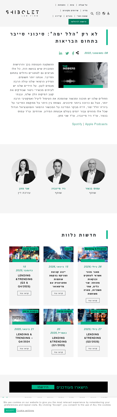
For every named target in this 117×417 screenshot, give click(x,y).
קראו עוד (92, 300)
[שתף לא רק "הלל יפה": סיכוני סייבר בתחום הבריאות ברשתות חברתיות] (77, 53)
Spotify (77, 124)
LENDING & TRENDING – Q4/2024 (24, 338)
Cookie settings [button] (25, 410)
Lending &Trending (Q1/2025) (58, 341)
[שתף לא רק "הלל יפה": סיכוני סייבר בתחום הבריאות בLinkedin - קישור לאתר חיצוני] (60, 53)
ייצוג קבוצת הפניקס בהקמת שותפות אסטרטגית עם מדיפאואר (58, 279)
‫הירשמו (43, 387)
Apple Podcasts (96, 124)
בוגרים (69, 16)
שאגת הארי (82, 16)
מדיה (85, 10)
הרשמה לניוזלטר (79, 21)
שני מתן (24, 188)
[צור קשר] (98, 13)
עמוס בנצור (92, 188)
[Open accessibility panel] (108, 13)
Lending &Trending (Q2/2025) (92, 338)
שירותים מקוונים (70, 10)
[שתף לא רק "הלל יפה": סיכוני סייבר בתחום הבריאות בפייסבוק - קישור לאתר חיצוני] (73, 53)
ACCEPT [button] (10, 410)
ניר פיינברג (59, 188)
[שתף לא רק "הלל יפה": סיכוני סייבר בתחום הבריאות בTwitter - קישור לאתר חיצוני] (67, 53)
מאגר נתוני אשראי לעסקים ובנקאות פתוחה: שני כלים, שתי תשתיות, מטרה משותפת (93, 282)
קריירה (58, 16)
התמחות (62, 5)
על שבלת (83, 5)
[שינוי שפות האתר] (104, 13)
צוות (72, 5)
